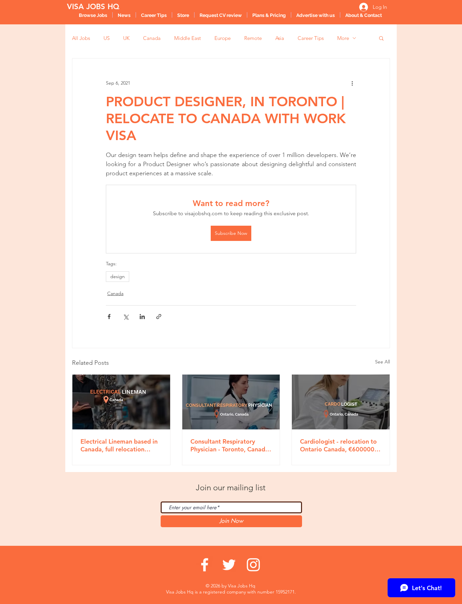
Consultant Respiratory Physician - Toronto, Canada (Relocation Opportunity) (229, 445)
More (343, 38)
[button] (381, 38)
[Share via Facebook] (109, 316)
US (106, 38)
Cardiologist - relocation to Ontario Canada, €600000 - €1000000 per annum (339, 445)
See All (382, 362)
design (117, 276)
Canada (152, 38)
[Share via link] (159, 316)
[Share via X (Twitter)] (125, 316)
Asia (279, 38)
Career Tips (311, 38)
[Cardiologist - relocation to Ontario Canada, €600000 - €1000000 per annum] (341, 402)
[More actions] (352, 83)
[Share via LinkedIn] (142, 316)
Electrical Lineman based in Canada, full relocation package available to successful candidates (119, 445)
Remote (253, 38)
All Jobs (81, 38)
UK (126, 38)
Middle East (187, 38)
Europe (222, 38)
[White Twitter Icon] (229, 565)
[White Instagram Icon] (253, 565)
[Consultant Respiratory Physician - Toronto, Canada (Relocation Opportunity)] (231, 402)
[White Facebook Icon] (204, 565)
